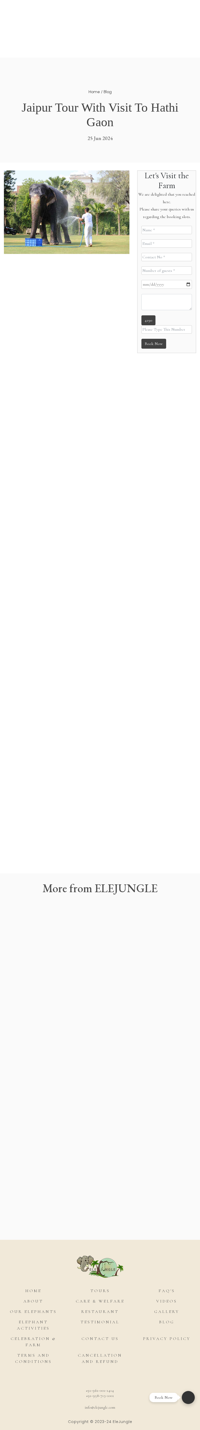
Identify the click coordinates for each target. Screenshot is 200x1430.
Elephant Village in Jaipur (70, 557)
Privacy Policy (166, 1338)
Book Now (145, 22)
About (33, 1301)
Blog (108, 91)
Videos (166, 1301)
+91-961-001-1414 (100, 1390)
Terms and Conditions (33, 1358)
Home (94, 91)
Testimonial (100, 1322)
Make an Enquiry (77, 1223)
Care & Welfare (100, 1301)
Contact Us (100, 1338)
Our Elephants (33, 1311)
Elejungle (100, 54)
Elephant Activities (68, 22)
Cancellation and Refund (100, 1358)
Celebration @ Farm (33, 1342)
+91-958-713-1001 (100, 1396)
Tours (113, 22)
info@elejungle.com (100, 1407)
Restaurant (100, 1311)
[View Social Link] (60, 1376)
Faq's (167, 1290)
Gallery (166, 1311)
